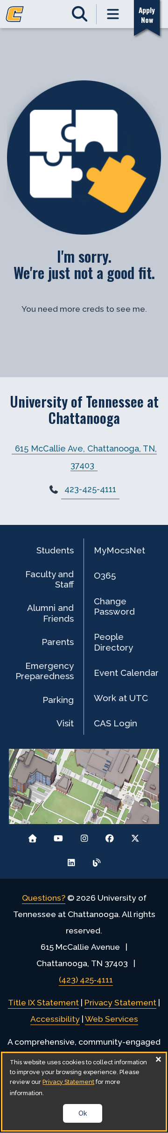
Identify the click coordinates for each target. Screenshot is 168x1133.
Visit (65, 723)
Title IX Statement (43, 1002)
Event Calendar (126, 672)
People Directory (113, 641)
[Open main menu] (113, 14)
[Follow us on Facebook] (109, 836)
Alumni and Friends (50, 612)
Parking (58, 700)
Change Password (114, 606)
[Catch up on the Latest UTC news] (97, 860)
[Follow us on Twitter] (135, 836)
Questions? (43, 898)
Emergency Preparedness (44, 670)
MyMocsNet (119, 550)
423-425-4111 (90, 489)
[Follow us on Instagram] (84, 836)
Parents (58, 642)
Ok (82, 1113)
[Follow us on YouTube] (58, 836)
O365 (105, 575)
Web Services (111, 1019)
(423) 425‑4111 (86, 979)
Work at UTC (121, 698)
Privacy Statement (120, 1002)
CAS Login (115, 723)
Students (55, 550)
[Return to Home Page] (33, 836)
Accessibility (55, 1019)
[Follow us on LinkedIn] (71, 860)
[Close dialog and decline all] (159, 1059)
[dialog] (83, 1091)
